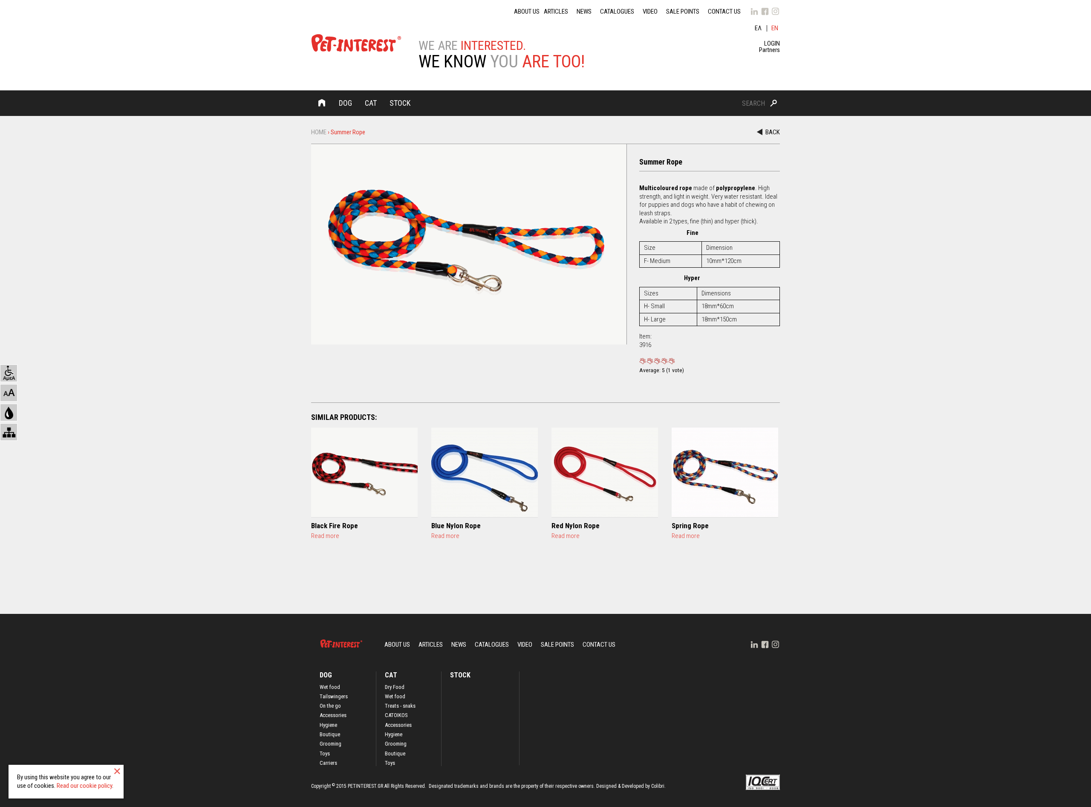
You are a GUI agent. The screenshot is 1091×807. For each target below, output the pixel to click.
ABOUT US (527, 12)
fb (765, 11)
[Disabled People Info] (8, 373)
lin (754, 11)
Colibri (657, 786)
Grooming (330, 744)
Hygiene (328, 725)
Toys (325, 754)
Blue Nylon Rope (456, 525)
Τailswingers (334, 697)
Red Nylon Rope (575, 525)
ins (775, 11)
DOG (345, 102)
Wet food (330, 687)
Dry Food (394, 687)
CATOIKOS (396, 715)
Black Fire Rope (334, 525)
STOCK (400, 102)
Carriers (328, 763)
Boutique (330, 735)
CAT (371, 102)
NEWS (584, 12)
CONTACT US (724, 12)
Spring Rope (690, 525)
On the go (330, 706)
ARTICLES (556, 12)
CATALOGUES (617, 12)
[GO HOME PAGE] (356, 44)
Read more (325, 536)
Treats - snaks (400, 706)
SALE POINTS (682, 12)
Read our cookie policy (84, 786)
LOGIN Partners (769, 46)
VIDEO (650, 12)
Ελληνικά (758, 28)
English (775, 28)
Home (321, 102)
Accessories (333, 715)
